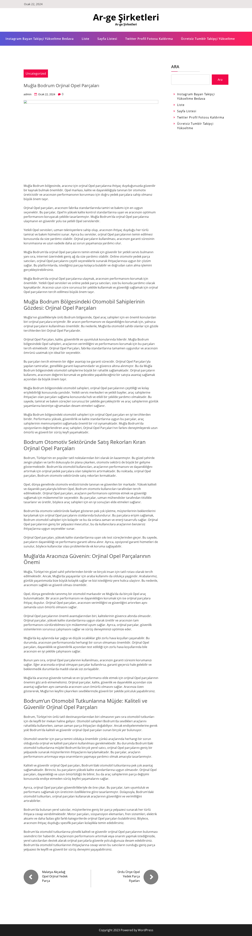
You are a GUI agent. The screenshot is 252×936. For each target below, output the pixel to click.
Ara (175, 66)
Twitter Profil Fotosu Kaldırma (149, 39)
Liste (85, 39)
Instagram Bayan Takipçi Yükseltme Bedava (40, 39)
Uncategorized (36, 73)
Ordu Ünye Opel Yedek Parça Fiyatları (129, 876)
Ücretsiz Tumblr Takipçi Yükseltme (208, 39)
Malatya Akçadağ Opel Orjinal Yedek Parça (55, 876)
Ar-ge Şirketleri (126, 17)
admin (28, 94)
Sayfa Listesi (107, 39)
